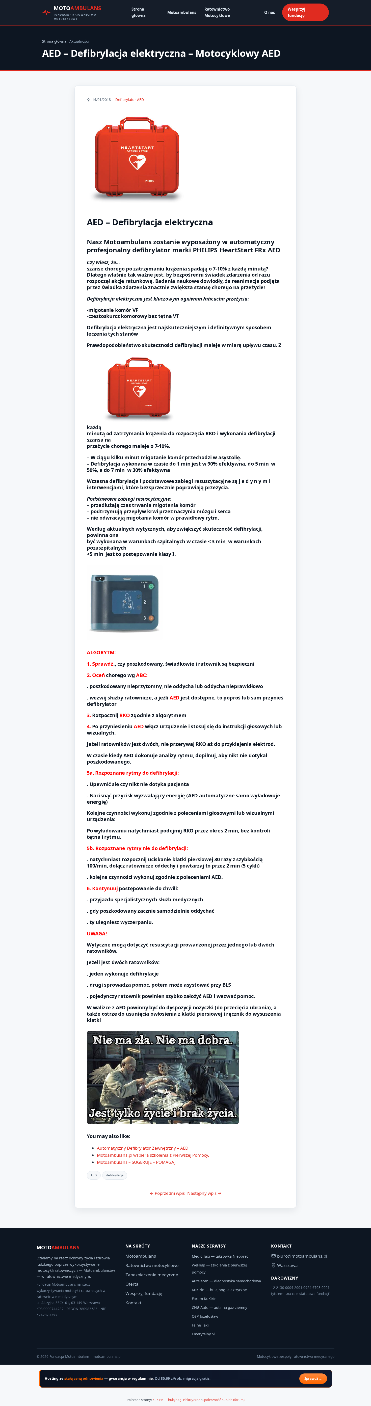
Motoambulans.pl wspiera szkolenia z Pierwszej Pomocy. (153, 1155)
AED (94, 1175)
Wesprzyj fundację (296, 12)
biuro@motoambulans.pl (302, 1256)
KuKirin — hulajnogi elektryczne (219, 1289)
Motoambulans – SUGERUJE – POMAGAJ (136, 1162)
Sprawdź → (313, 1378)
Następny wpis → (204, 1193)
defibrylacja (114, 1175)
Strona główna (138, 12)
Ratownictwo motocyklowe (152, 1265)
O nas (269, 12)
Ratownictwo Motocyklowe (217, 12)
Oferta (132, 1284)
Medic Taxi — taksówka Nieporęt (220, 1256)
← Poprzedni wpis (167, 1193)
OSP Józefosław (205, 1316)
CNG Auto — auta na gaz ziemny (219, 1307)
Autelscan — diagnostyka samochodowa (226, 1281)
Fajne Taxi (200, 1325)
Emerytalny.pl (203, 1334)
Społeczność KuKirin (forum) (223, 1399)
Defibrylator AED (129, 99)
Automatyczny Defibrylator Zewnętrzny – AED (142, 1148)
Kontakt (133, 1303)
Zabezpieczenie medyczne (151, 1275)
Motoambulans (181, 12)
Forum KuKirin (204, 1298)
